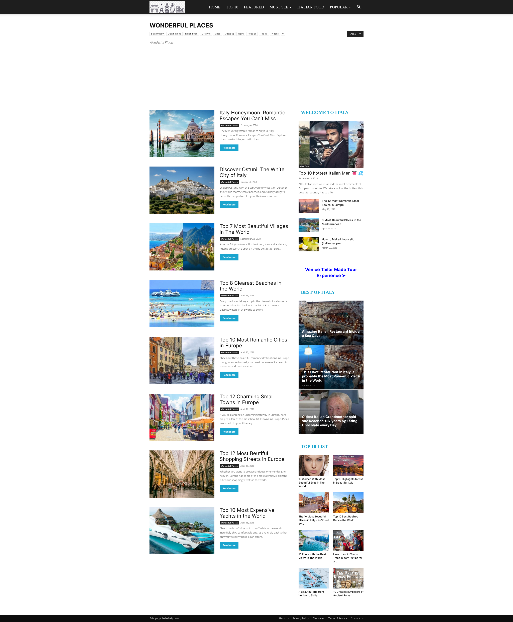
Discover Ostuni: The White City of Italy (252, 172)
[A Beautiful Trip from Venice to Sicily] (314, 578)
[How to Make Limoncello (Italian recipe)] (309, 244)
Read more (229, 147)
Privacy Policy (301, 618)
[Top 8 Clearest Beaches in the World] (181, 303)
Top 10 (232, 7)
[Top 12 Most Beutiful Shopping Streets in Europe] (181, 474)
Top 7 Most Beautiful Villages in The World (254, 229)
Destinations (174, 33)
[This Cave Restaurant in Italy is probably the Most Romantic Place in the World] (331, 367)
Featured (254, 7)
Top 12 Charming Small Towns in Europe (247, 399)
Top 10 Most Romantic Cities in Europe (253, 343)
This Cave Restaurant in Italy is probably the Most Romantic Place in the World (331, 376)
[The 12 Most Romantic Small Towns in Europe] (309, 206)
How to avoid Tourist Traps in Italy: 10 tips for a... (347, 558)
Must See (279, 7)
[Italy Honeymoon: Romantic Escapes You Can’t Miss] (181, 133)
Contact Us (357, 618)
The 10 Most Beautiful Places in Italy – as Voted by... (314, 520)
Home (214, 7)
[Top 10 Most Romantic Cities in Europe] (181, 360)
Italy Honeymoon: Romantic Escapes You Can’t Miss (252, 115)
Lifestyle (206, 33)
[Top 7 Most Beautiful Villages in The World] (181, 246)
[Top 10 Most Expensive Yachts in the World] (181, 530)
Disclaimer (318, 618)
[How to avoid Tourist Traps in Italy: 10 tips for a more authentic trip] (348, 540)
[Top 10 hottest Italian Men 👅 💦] (331, 144)
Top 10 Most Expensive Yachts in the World (247, 513)
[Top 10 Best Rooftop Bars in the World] (348, 502)
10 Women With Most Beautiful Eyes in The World (312, 482)
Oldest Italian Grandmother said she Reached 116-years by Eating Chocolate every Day (329, 421)
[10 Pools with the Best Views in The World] (314, 540)
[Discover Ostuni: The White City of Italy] (181, 190)
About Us (284, 618)
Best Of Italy (157, 33)
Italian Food (310, 7)
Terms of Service (337, 618)
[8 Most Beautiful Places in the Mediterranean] (309, 225)
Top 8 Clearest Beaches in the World (251, 286)
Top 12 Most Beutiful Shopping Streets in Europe (252, 456)
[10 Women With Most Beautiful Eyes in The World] (314, 465)
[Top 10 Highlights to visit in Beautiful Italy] (348, 465)
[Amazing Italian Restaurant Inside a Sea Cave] (331, 323)
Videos (275, 33)
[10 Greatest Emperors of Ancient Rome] (348, 578)
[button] (359, 7)
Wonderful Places (229, 125)
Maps (217, 33)
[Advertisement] (256, 75)
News (241, 33)
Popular (339, 7)
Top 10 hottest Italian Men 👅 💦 (331, 173)
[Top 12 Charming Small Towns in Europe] (181, 417)
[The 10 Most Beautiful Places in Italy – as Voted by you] (314, 502)
